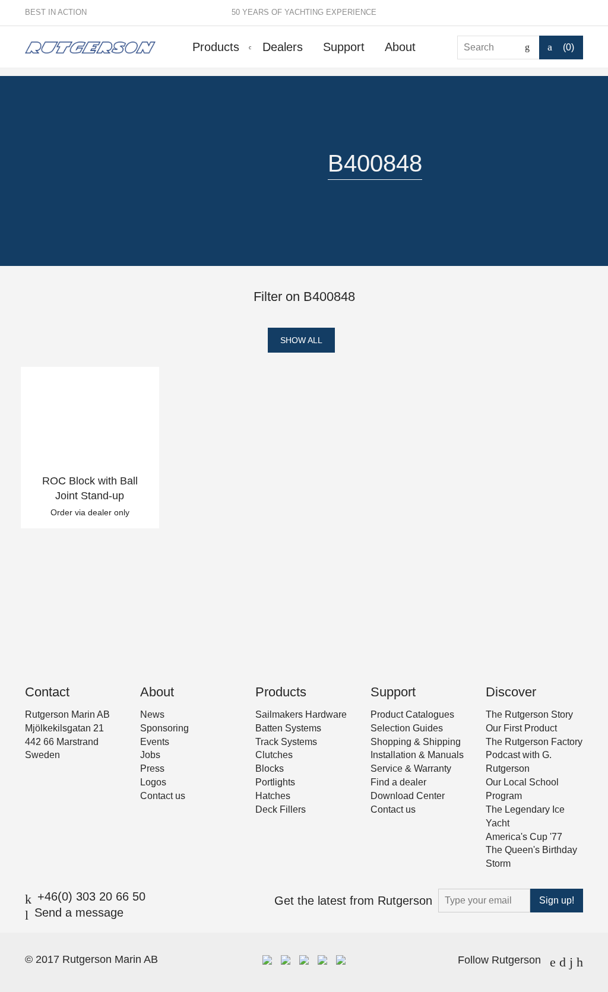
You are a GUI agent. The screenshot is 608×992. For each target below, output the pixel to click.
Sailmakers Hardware (301, 714)
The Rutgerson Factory (534, 742)
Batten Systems (288, 728)
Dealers (282, 46)
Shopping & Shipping (415, 742)
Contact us (162, 796)
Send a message (79, 912)
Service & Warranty (410, 768)
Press (152, 768)
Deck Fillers (280, 809)
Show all (301, 340)
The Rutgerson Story (529, 714)
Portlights (275, 782)
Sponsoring (164, 728)
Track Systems (286, 742)
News (152, 714)
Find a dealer (398, 782)
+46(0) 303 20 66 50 (91, 896)
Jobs (150, 755)
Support (344, 46)
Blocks (269, 768)
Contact (47, 691)
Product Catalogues (412, 714)
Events (154, 742)
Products (215, 46)
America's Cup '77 (524, 837)
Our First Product (521, 728)
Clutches (274, 755)
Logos (153, 782)
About (400, 46)
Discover (511, 691)
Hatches (272, 796)
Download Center (407, 796)
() (568, 47)
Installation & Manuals (417, 755)
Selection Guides (406, 728)
